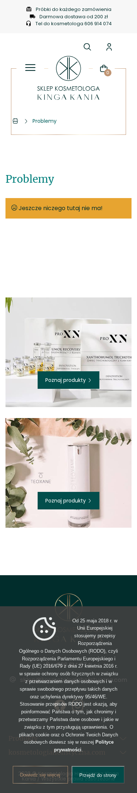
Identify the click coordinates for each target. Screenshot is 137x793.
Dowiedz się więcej (40, 775)
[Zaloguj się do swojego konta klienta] (109, 47)
